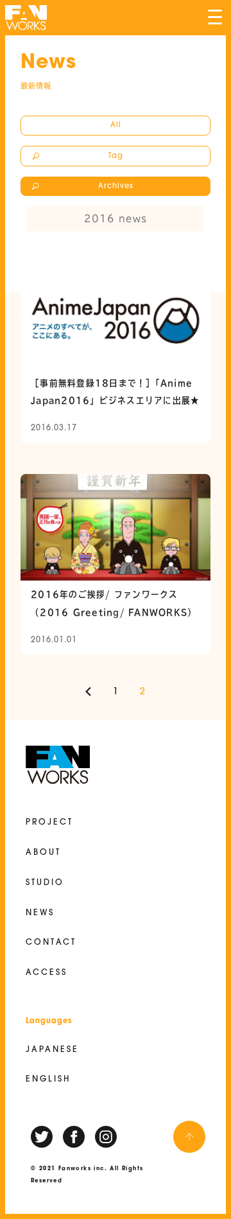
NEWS (40, 913)
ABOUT (43, 853)
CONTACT (51, 943)
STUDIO (45, 883)
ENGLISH (48, 1079)
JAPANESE (52, 1050)
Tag (115, 156)
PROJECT (49, 823)
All (115, 125)
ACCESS (46, 973)
